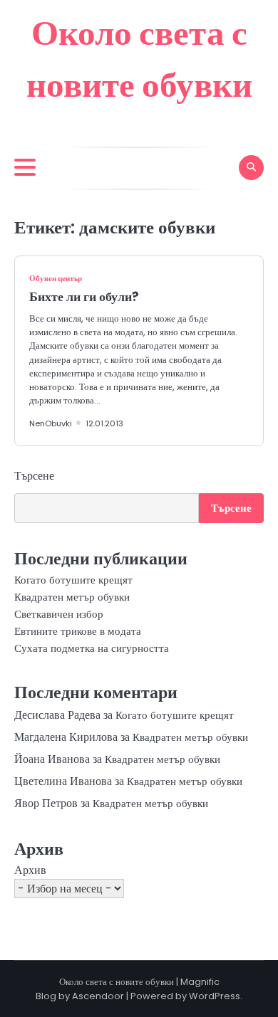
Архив (30, 870)
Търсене (34, 476)
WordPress (214, 996)
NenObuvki (50, 423)
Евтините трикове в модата (77, 630)
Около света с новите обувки (116, 982)
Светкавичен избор (58, 613)
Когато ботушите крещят (73, 579)
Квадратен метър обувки (72, 596)
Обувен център (55, 278)
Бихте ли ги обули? (84, 296)
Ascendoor (98, 996)
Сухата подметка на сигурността (91, 648)
